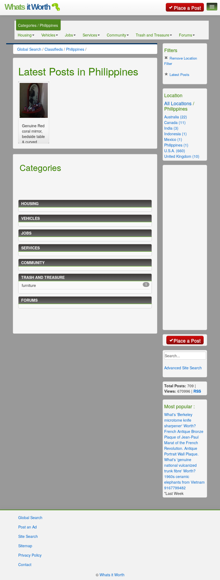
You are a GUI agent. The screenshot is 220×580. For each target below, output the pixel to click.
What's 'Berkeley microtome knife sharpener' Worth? (180, 420)
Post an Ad (27, 527)
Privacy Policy (30, 555)
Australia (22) (175, 116)
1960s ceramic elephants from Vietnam (184, 479)
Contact (24, 564)
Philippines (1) (176, 145)
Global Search (30, 517)
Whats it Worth (112, 574)
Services (90, 35)
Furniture (84, 285)
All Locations (178, 103)
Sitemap (25, 545)
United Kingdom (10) (181, 156)
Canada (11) (175, 122)
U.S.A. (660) (174, 150)
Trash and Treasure (152, 35)
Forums (185, 35)
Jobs (69, 35)
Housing (25, 35)
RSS (197, 391)
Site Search (28, 536)
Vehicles (48, 35)
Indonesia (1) (175, 133)
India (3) (171, 128)
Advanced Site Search (183, 367)
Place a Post (187, 7)
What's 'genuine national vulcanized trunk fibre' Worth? (180, 465)
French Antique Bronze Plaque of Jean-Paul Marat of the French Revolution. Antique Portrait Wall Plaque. (183, 443)
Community (116, 35)
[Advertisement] (86, 185)
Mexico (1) (173, 139)
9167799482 (175, 487)
